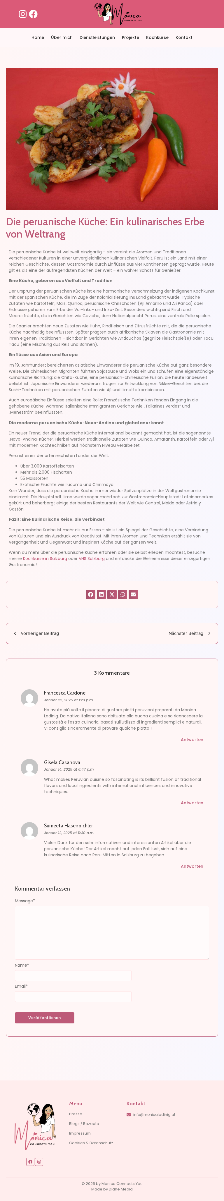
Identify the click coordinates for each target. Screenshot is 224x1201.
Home (38, 37)
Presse (75, 1114)
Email (21, 986)
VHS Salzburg (92, 558)
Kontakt (184, 37)
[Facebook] (33, 14)
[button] (90, 594)
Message (25, 901)
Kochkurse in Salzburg (45, 558)
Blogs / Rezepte (84, 1123)
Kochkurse (157, 37)
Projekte (130, 37)
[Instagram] (23, 14)
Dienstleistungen (97, 37)
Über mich (62, 37)
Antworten (192, 740)
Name (22, 965)
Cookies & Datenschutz (91, 1143)
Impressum (80, 1133)
